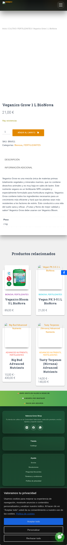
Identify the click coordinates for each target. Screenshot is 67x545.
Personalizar (33, 530)
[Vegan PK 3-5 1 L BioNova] (50, 277)
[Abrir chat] (59, 537)
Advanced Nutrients (16, 352)
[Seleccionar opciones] (28, 376)
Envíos (33, 462)
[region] (33, 516)
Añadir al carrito (26, 133)
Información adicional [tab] (18, 167)
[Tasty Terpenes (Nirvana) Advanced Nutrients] (50, 335)
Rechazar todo (33, 538)
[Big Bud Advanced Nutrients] (17, 335)
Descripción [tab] (12, 159)
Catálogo (33, 446)
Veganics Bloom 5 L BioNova (16, 301)
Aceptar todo (33, 521)
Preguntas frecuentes (33, 472)
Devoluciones (33, 467)
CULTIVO (12, 29)
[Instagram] (27, 427)
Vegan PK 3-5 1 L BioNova (50, 301)
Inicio (4, 29)
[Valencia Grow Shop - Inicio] (8, 5)
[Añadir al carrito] (28, 310)
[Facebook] (33, 427)
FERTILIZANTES (25, 29)
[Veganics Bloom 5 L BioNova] (17, 277)
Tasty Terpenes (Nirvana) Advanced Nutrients (50, 366)
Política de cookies (25, 513)
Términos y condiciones (33, 476)
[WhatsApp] (40, 427)
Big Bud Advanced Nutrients (16, 364)
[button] (60, 5)
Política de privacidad (33, 481)
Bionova (18, 145)
